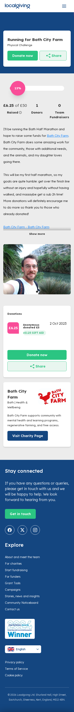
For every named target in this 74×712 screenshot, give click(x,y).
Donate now (22, 56)
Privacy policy (14, 662)
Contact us (12, 609)
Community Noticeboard (21, 603)
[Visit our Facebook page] (9, 530)
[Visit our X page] (22, 530)
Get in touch (20, 514)
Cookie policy (14, 675)
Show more (37, 233)
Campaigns (13, 590)
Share (56, 56)
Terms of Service (16, 669)
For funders (13, 576)
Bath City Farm (57, 136)
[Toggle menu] (64, 6)
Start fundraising (16, 570)
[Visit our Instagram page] (35, 530)
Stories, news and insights (22, 596)
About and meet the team (22, 557)
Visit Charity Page (27, 436)
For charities (13, 563)
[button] (14, 109)
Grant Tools (13, 583)
